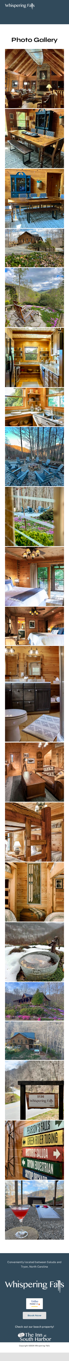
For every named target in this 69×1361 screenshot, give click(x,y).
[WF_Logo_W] (19, 4)
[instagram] (37, 1273)
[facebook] (31, 1273)
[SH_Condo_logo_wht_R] (34, 1333)
